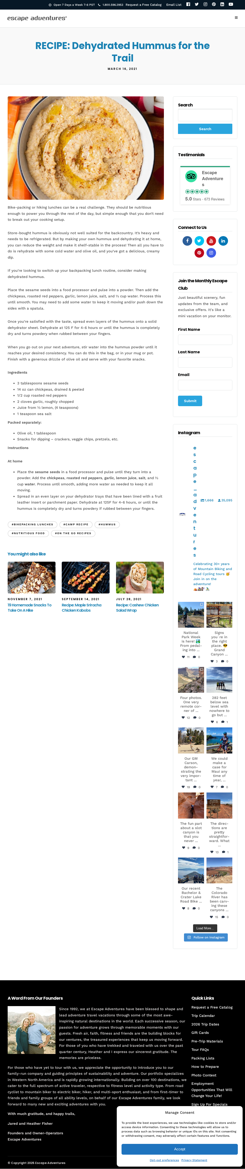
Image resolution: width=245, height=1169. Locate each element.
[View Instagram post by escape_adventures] (201, 625)
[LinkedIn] (222, 4)
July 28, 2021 (129, 599)
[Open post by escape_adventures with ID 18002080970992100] (219, 680)
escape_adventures (191, 607)
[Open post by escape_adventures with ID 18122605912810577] (219, 615)
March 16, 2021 (122, 69)
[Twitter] (197, 4)
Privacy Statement (194, 1160)
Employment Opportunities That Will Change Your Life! (211, 1089)
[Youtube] (211, 241)
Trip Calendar (203, 1016)
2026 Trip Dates (205, 1024)
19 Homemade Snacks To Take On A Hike (29, 607)
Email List (174, 4)
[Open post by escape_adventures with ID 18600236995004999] (191, 870)
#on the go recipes (73, 533)
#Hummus (107, 524)
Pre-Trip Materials (207, 1041)
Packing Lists (202, 1058)
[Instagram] (205, 4)
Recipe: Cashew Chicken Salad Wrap (137, 607)
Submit (190, 401)
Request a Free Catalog (143, 4)
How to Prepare (205, 1066)
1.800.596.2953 (113, 4)
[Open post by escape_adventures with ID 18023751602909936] (191, 615)
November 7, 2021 (25, 599)
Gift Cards (200, 1032)
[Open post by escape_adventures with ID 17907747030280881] (191, 805)
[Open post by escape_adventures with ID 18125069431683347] (219, 740)
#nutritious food (28, 533)
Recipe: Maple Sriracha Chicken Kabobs (81, 607)
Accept (179, 1149)
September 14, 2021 (81, 599)
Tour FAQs (200, 1049)
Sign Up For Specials (209, 1104)
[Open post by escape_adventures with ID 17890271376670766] (191, 740)
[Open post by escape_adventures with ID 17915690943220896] (219, 805)
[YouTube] (231, 4)
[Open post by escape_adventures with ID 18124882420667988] (219, 870)
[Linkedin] (223, 241)
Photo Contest (203, 1075)
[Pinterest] (214, 4)
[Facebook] (188, 4)
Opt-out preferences (164, 1160)
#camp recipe (76, 524)
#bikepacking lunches (32, 524)
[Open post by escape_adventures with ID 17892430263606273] (191, 680)
